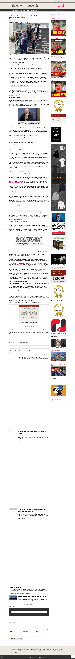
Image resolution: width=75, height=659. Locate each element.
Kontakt (37, 1)
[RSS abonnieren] (61, 1)
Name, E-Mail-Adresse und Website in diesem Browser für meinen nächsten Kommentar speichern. (29, 636)
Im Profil (12, 1)
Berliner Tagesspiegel (39, 69)
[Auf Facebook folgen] (56, 1)
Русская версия (47, 656)
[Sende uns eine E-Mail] (59, 1)
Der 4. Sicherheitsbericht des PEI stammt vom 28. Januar (19, 195)
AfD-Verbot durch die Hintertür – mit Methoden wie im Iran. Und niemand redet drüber (58, 79)
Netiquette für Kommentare (39, 656)
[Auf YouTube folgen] (62, 1)
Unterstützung (23, 1)
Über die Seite (17, 1)
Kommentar (12, 622)
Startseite (15, 656)
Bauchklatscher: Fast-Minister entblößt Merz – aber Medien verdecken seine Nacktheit (57, 57)
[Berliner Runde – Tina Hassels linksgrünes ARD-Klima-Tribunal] (29, 599)
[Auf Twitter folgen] (58, 1)
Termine (27, 656)
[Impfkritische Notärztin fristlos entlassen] (29, 390)
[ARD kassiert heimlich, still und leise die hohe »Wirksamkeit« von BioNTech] (29, 468)
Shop (40, 1)
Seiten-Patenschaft (29, 1)
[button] (63, 10)
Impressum (52, 656)
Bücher (34, 1)
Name (11, 631)
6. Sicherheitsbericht (20, 264)
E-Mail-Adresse (26, 631)
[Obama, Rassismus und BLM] (29, 590)
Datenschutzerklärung (57, 656)
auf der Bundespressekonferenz (43, 94)
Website (37, 631)
